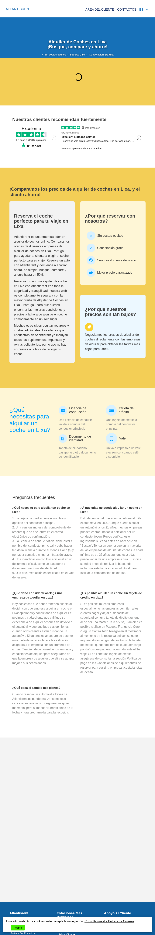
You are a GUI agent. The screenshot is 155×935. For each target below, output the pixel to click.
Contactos (126, 9)
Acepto (18, 927)
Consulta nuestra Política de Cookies (109, 921)
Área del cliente (99, 9)
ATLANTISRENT (18, 9)
